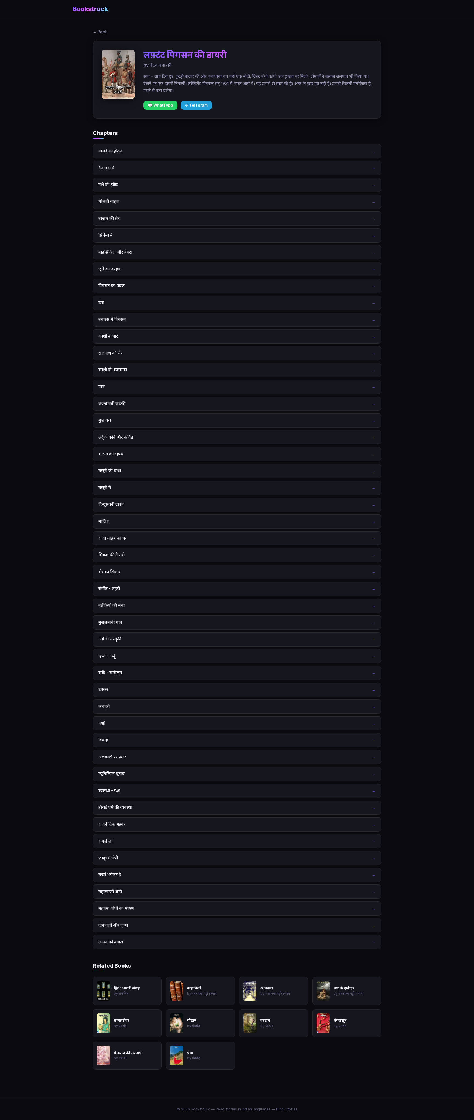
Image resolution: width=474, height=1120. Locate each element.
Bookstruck (90, 9)
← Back (100, 31)
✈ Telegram (196, 105)
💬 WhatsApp (160, 105)
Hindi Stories (286, 1109)
